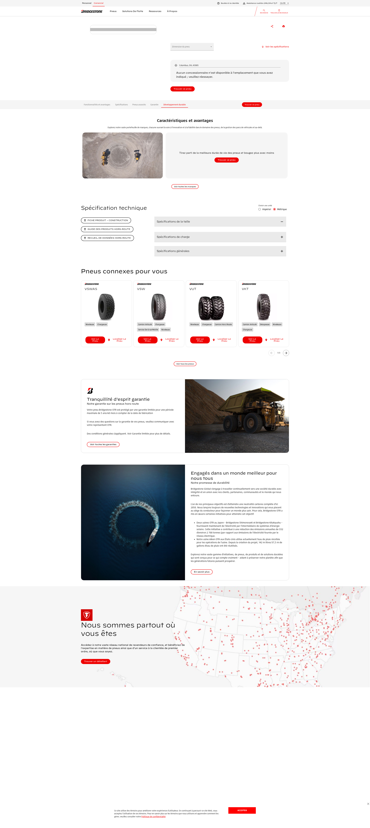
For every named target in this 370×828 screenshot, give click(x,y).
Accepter (242, 810)
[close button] (368, 804)
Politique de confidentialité (153, 816)
